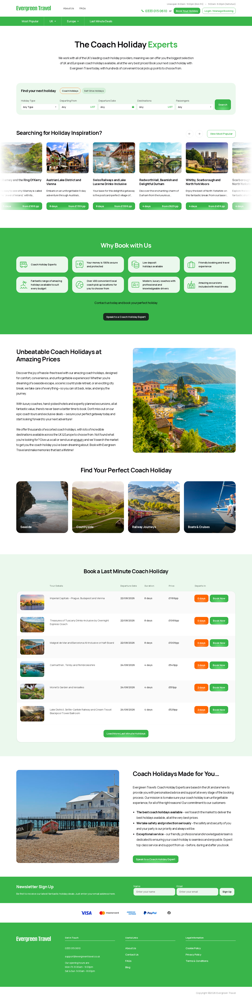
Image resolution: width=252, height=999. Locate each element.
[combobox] (39, 107)
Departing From (68, 100)
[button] (189, 134)
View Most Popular (221, 134)
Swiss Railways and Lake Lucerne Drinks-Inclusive (110, 182)
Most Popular (30, 21)
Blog (127, 967)
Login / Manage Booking (219, 11)
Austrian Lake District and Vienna (63, 182)
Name (137, 886)
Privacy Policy (193, 954)
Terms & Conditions (197, 961)
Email (180, 886)
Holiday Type (28, 100)
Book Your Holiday (187, 11)
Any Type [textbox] (28, 107)
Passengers (182, 100)
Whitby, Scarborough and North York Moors (203, 182)
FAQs (83, 8)
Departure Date (107, 100)
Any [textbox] (180, 107)
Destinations (144, 100)
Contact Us (132, 954)
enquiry (79, 440)
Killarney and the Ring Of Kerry (20, 180)
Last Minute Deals (101, 21)
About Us (68, 8)
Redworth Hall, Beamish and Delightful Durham (158, 182)
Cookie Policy (193, 948)
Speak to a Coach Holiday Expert (155, 859)
